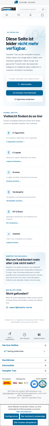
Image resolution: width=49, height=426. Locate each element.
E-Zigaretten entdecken (24, 99)
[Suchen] (43, 9)
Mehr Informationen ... (25, 411)
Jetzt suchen (26, 84)
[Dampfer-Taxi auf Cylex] (43, 384)
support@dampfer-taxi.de (20, 307)
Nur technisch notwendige (33, 416)
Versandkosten (8, 393)
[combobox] (30, 9)
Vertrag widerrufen (15, 351)
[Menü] (6, 15)
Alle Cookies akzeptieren (25, 422)
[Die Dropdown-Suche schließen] (46, 9)
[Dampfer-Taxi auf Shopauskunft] (34, 384)
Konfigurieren (11, 416)
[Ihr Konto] (30, 15)
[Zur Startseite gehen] (12, 9)
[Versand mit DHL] (7, 382)
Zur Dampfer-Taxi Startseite (24, 93)
